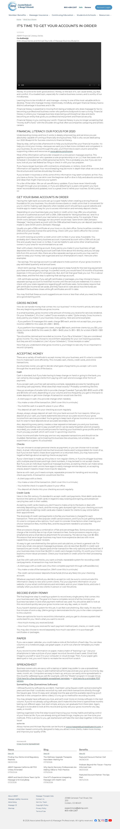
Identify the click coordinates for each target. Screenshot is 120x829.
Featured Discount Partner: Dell (92, 757)
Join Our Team (41, 802)
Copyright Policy (42, 805)
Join (81, 7)
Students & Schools (86, 15)
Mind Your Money (29, 19)
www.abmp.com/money (61, 151)
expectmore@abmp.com (76, 808)
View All (11, 753)
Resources (104, 15)
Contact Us (40, 799)
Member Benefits (17, 15)
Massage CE (12, 805)
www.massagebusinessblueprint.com (83, 726)
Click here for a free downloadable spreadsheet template (43, 678)
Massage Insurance (38, 15)
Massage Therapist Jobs (45, 796)
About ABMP (13, 796)
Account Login (103, 7)
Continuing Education (62, 15)
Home (18, 19)
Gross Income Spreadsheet (28, 744)
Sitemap (11, 808)
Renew (88, 7)
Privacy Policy (41, 808)
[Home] (26, 6)
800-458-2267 (70, 7)
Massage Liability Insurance (18, 799)
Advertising (12, 802)
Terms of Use (41, 811)
